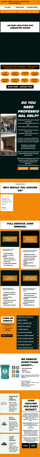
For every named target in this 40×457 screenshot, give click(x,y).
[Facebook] (38, 2)
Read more (4, 204)
